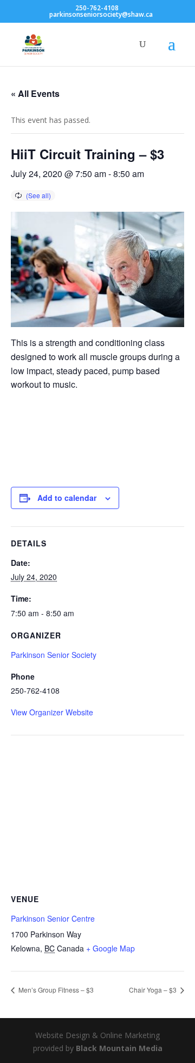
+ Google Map (110, 948)
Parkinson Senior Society (53, 654)
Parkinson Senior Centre (53, 918)
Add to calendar (66, 497)
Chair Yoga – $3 (153, 989)
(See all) (38, 195)
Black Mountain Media (119, 1048)
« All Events (35, 93)
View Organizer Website (52, 712)
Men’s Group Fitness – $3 (55, 989)
